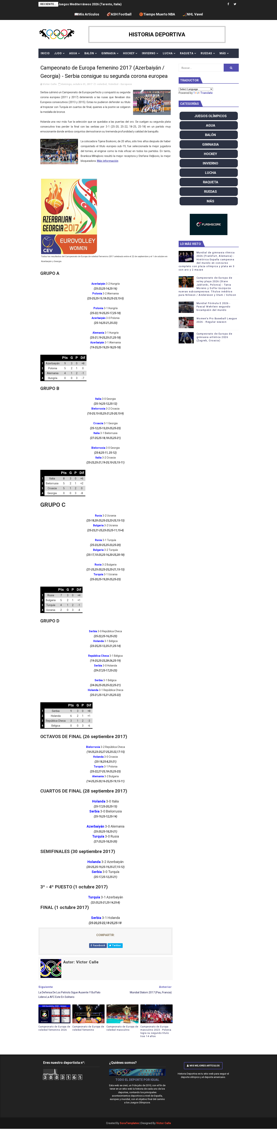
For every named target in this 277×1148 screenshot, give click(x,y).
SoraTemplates (129, 1123)
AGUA (73, 53)
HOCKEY (129, 53)
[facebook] (228, 4)
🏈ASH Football (119, 14)
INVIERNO (148, 53)
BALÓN (89, 53)
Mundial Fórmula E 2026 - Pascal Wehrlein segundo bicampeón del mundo (214, 306)
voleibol (102, 84)
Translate (206, 92)
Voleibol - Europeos (120, 84)
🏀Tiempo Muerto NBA (157, 14)
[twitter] (235, 4)
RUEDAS (206, 53)
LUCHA (168, 53)
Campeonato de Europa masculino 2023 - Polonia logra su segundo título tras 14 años (155, 1031)
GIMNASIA (108, 53)
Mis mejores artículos (205, 1065)
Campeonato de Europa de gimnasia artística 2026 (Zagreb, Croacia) (214, 337)
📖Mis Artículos (86, 14)
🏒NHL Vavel (193, 14)
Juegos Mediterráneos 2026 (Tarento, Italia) (90, 4)
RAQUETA (186, 53)
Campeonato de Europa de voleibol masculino (122, 1028)
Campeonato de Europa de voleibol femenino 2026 (54, 1028)
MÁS (223, 53)
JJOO (58, 53)
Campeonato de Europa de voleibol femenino (88, 1028)
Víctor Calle (163, 1123)
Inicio (45, 53)
